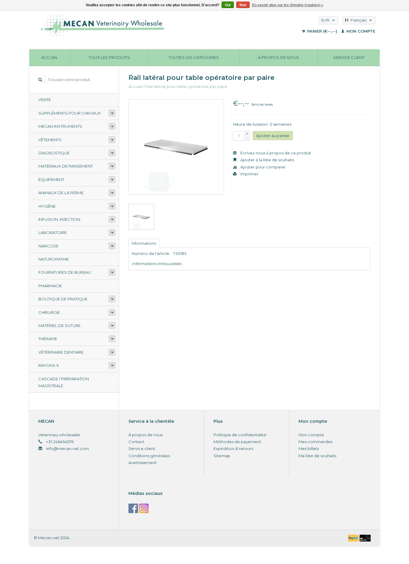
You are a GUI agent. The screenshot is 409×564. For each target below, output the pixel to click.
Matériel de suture (59, 325)
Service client (348, 57)
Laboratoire (52, 232)
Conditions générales (149, 455)
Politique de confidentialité (239, 434)
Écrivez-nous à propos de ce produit (275, 152)
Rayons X (48, 365)
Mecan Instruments (60, 126)
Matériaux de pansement (65, 166)
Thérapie (47, 338)
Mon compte (360, 31)
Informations (144, 243)
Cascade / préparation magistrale (63, 382)
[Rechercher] (40, 79)
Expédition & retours (233, 448)
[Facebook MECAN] (133, 508)
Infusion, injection (59, 219)
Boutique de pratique (62, 299)
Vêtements (50, 139)
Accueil (49, 57)
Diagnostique (53, 152)
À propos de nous (278, 57)
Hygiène (47, 206)
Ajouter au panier (273, 135)
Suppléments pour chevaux (69, 113)
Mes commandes (315, 441)
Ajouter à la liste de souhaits (267, 159)
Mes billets (309, 448)
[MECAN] (148, 25)
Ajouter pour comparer (263, 167)
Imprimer (249, 173)
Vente (44, 99)
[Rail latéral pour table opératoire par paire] (176, 147)
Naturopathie (53, 259)
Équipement (51, 179)
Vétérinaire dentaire (61, 352)
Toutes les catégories (194, 57)
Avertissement (142, 462)
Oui (228, 5)
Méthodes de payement (237, 441)
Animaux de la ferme (61, 192)
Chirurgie (49, 312)
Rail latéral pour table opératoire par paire (186, 86)
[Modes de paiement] (354, 537)
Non (243, 5)
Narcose (48, 246)
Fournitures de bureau (64, 272)
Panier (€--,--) (322, 31)
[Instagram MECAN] (144, 508)
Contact (136, 441)
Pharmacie (50, 285)
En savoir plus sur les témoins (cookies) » (287, 5)
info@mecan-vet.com (67, 448)
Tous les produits (109, 57)
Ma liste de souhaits (317, 455)
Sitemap (221, 455)
